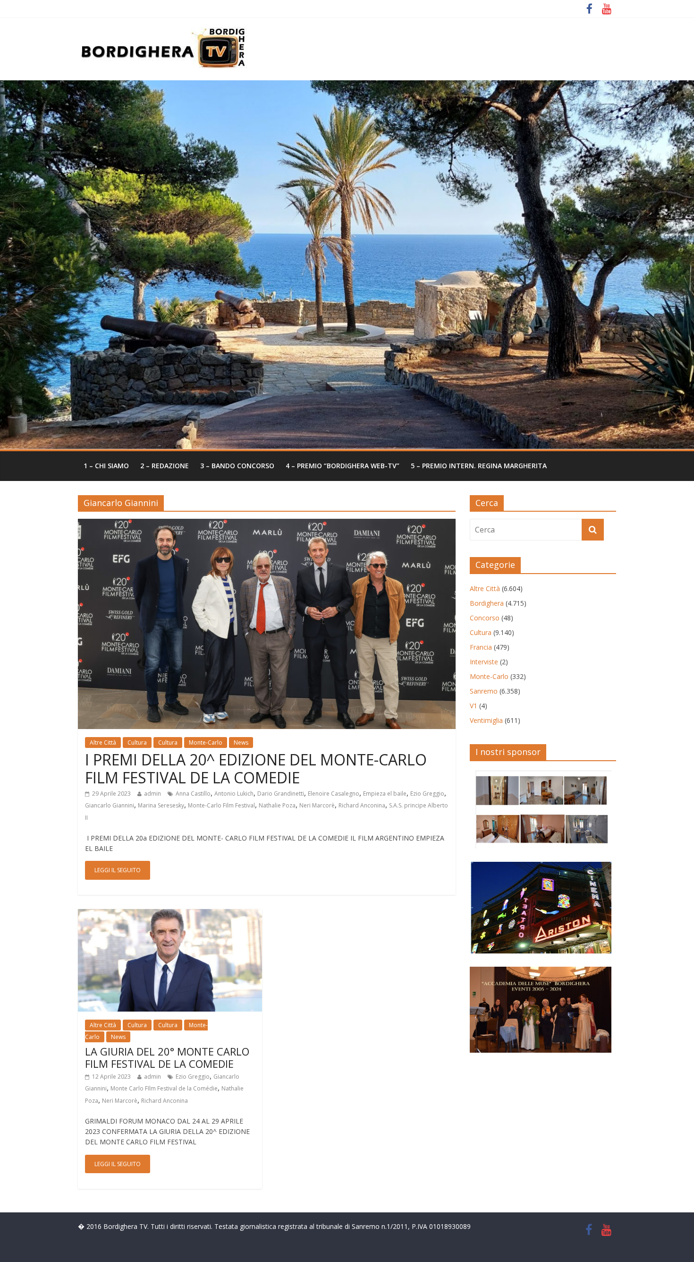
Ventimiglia (486, 720)
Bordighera (487, 603)
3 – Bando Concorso (237, 465)
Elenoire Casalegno (333, 794)
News (241, 742)
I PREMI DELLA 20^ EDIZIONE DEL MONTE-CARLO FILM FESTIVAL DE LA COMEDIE (256, 768)
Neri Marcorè (317, 805)
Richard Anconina (362, 805)
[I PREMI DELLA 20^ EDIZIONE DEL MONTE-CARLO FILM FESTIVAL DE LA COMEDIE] (267, 524)
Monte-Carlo (205, 742)
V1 (473, 705)
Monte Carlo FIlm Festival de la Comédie (164, 1088)
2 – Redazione (164, 465)
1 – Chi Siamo (106, 465)
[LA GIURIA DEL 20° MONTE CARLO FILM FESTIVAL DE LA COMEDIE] (170, 915)
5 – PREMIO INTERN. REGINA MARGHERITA (479, 465)
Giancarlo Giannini (109, 805)
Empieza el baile (384, 794)
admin (152, 794)
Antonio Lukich (234, 794)
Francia (481, 647)
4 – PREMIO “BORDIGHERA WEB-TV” (342, 465)
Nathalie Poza (277, 805)
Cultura (137, 742)
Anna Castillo (193, 794)
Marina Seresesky (161, 805)
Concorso (484, 617)
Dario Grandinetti (280, 794)
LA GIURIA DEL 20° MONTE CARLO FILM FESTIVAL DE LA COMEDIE (167, 1057)
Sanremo (484, 691)
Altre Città (103, 742)
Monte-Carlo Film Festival (221, 805)
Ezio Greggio (427, 794)
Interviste (484, 661)
